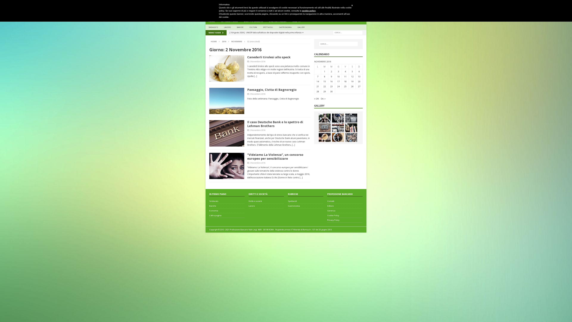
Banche (212, 206)
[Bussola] (338, 137)
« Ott (316, 98)
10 (338, 76)
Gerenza (331, 210)
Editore (330, 206)
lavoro (227, 27)
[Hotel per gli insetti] (351, 137)
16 (331, 81)
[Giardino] (351, 127)
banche (240, 27)
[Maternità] (325, 118)
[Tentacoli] (338, 118)
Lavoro (252, 206)
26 (352, 86)
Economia (213, 210)
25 (345, 86)
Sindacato (213, 201)
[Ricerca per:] (348, 32)
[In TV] (351, 118)
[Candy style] (325, 137)
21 (318, 86)
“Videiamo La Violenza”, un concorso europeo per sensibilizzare (275, 157)
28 (318, 91)
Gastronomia (285, 27)
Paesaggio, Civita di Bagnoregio (272, 90)
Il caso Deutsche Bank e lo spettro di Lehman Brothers (275, 124)
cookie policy (309, 11)
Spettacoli (268, 27)
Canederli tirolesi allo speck (268, 57)
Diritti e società (255, 201)
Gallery (301, 27)
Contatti (330, 201)
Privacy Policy (333, 220)
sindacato (213, 27)
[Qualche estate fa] (325, 127)
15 (324, 81)
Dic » (323, 98)
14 (318, 81)
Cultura (253, 27)
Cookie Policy (333, 215)
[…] (255, 76)
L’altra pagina (215, 215)
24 (338, 86)
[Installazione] (338, 127)
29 (324, 91)
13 (359, 76)
